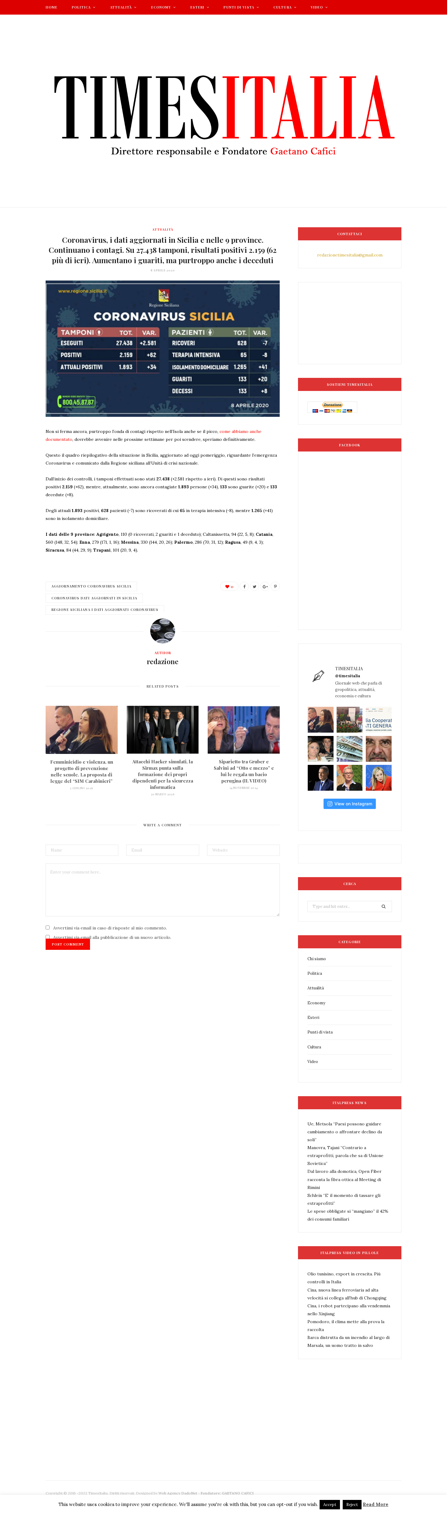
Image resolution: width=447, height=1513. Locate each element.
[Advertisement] (156, 1440)
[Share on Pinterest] (275, 586)
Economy (161, 7)
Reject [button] (352, 1504)
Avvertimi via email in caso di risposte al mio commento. (110, 928)
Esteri (197, 7)
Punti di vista (239, 7)
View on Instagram (353, 803)
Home (51, 7)
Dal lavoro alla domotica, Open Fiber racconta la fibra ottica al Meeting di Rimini (344, 1179)
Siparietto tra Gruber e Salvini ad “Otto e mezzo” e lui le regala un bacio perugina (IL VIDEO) (244, 771)
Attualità (121, 7)
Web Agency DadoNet (177, 1493)
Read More (375, 1504)
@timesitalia (347, 675)
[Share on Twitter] (254, 586)
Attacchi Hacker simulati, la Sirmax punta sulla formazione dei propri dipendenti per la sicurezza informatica (162, 774)
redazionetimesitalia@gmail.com (350, 255)
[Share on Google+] (264, 586)
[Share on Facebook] (244, 586)
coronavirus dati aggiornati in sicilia (94, 598)
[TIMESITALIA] (223, 111)
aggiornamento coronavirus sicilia (91, 586)
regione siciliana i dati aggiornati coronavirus (104, 609)
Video (317, 7)
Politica (81, 7)
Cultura (282, 7)
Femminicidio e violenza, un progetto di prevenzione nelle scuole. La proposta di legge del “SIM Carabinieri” (81, 771)
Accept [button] (329, 1504)
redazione (162, 661)
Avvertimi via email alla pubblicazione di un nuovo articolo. (112, 937)
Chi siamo (316, 958)
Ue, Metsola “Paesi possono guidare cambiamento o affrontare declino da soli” (344, 1131)
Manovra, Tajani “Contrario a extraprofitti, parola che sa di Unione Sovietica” (345, 1155)
